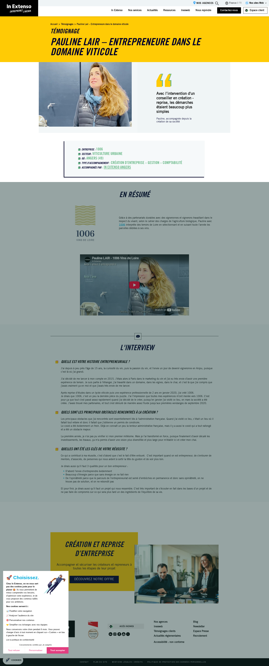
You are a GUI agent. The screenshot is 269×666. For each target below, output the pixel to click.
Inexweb (185, 10)
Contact (84, 662)
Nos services (135, 10)
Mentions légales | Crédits (127, 662)
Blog (195, 622)
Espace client (257, 10)
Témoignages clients (164, 631)
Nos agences (205, 3)
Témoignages (67, 24)
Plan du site (100, 662)
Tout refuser (14, 650)
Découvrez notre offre (94, 579)
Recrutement (200, 636)
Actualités (152, 10)
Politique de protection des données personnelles (176, 662)
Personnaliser (35, 650)
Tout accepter (57, 650)
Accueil (54, 24)
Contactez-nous (229, 10)
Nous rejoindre (203, 10)
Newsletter (199, 626)
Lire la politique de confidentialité (20, 640)
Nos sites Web (256, 3)
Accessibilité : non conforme (169, 642)
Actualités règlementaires (167, 636)
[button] (13, 660)
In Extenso (117, 10)
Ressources (169, 10)
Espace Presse (201, 631)
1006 (122, 225)
